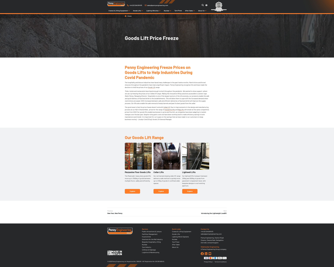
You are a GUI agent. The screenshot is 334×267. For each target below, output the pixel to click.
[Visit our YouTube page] (209, 253)
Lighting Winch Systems (180, 237)
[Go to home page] (116, 4)
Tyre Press (178, 10)
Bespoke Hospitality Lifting (151, 242)
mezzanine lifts (170, 110)
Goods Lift (151, 87)
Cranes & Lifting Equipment (118, 11)
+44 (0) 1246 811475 (207, 231)
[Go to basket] (206, 5)
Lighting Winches (152, 11)
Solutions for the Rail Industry (152, 239)
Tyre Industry (146, 247)
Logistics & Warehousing (150, 252)
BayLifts (181, 110)
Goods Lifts (137, 11)
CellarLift (167, 107)
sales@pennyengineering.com (211, 234)
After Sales (189, 11)
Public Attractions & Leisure (152, 231)
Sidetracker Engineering (210, 247)
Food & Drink (146, 237)
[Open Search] (203, 5)
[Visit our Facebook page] (202, 253)
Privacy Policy (208, 262)
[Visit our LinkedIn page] (206, 253)
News (130, 16)
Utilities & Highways (149, 250)
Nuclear (167, 11)
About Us (201, 11)
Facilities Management (150, 234)
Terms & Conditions (221, 262)
